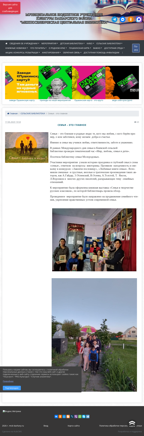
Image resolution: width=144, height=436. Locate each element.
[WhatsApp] (80, 416)
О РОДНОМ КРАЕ (57, 48)
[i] (26, 147)
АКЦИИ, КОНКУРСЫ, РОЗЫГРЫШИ (21, 52)
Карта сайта (74, 425)
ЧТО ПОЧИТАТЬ (37, 48)
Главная (13, 113)
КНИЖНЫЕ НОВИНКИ (15, 48)
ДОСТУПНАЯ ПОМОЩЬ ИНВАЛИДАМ (101, 52)
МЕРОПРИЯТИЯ (48, 43)
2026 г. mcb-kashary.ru (13, 425)
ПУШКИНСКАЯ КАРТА (79, 48)
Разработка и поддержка (130, 431)
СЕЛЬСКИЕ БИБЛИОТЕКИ (108, 43)
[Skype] (84, 416)
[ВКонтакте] (56, 416)
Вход (46, 425)
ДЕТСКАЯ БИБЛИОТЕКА (71, 43)
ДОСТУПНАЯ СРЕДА (113, 48)
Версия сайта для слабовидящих (10, 8)
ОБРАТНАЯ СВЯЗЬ (71, 52)
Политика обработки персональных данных (120, 425)
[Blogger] (68, 416)
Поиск (136, 48)
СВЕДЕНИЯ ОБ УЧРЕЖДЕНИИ (24, 43)
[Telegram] (87, 416)
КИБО (89, 43)
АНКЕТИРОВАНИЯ (50, 52)
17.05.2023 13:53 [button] (13, 122)
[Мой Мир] (64, 416)
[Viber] (76, 416)
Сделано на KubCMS (12, 431)
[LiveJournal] (72, 416)
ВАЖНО (96, 48)
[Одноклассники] (60, 416)
